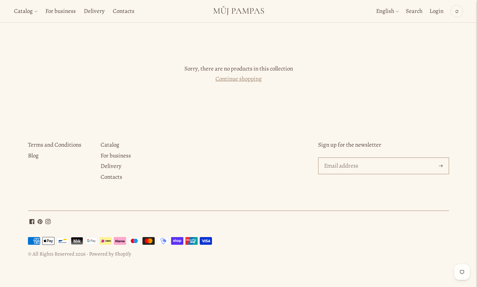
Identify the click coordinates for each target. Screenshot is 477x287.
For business (60, 11)
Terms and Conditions (54, 145)
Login (436, 11)
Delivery (94, 11)
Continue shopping (238, 79)
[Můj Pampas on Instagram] (48, 222)
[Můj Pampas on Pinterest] (40, 222)
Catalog (23, 11)
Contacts (123, 11)
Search (414, 11)
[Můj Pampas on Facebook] (32, 222)
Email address (340, 158)
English (385, 11)
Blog (33, 156)
